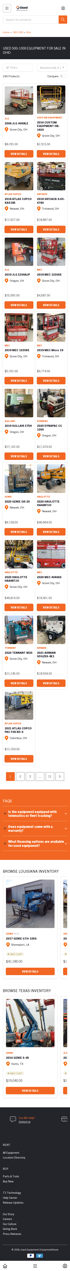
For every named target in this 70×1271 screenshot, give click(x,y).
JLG (7, 118)
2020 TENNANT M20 (18, 652)
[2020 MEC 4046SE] (51, 554)
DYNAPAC (42, 421)
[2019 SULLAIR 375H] (19, 403)
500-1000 (18, 32)
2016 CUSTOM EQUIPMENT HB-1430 (48, 125)
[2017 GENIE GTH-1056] (30, 904)
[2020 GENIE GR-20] (19, 478)
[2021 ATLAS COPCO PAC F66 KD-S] (19, 705)
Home (6, 32)
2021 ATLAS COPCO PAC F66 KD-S (18, 730)
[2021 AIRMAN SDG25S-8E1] (51, 630)
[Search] (63, 19)
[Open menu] (7, 8)
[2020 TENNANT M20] (19, 630)
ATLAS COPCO (13, 194)
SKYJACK (42, 194)
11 (50, 776)
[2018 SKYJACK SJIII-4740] (51, 176)
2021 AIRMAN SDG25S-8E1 (46, 654)
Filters (13, 67)
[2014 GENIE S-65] (30, 1023)
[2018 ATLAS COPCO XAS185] (19, 176)
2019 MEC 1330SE (49, 274)
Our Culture (9, 1224)
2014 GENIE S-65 (17, 1057)
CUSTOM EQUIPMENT (49, 117)
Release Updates (13, 1202)
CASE (66, 933)
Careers (7, 1219)
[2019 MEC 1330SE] (51, 252)
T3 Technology (12, 1192)
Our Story (8, 1214)
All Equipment (11, 1152)
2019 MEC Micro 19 (50, 350)
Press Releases (12, 1233)
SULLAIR (10, 421)
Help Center (10, 1197)
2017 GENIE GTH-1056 (21, 938)
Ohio (28, 32)
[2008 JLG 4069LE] (19, 100)
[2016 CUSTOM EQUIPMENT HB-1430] (51, 99)
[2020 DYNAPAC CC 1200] (51, 403)
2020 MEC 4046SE (49, 577)
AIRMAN (41, 647)
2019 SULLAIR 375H (18, 425)
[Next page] (60, 777)
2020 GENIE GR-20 (17, 501)
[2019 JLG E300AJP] (19, 252)
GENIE (8, 496)
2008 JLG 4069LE (16, 123)
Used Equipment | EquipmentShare (39, 1249)
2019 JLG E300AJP (17, 274)
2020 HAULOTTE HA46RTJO (48, 503)
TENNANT (10, 647)
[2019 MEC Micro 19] (51, 327)
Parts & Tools (11, 1176)
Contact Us (24, 1121)
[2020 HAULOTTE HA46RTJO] (51, 478)
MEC (39, 269)
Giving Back (10, 1228)
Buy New (8, 1181)
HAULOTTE (43, 496)
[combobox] (35, 19)
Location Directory (14, 1157)
